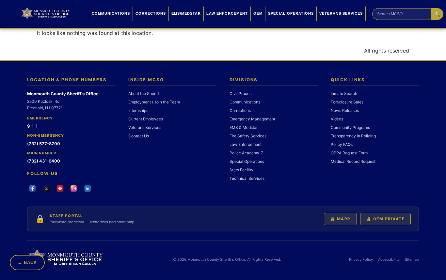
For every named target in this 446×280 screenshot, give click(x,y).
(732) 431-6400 (43, 160)
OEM (258, 13)
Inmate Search (344, 93)
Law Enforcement (227, 13)
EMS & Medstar (244, 127)
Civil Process (241, 93)
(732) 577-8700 (43, 143)
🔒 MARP (340, 218)
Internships (138, 110)
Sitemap (412, 259)
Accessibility (389, 259)
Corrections (150, 13)
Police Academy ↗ (247, 152)
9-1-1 (32, 126)
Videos (337, 119)
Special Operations (291, 13)
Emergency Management (252, 119)
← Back (27, 262)
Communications (111, 13)
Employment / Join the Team (154, 102)
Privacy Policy (361, 259)
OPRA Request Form (349, 152)
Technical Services (247, 178)
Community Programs (350, 127)
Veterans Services (341, 13)
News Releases (345, 110)
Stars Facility (241, 169)
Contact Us (138, 135)
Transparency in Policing (353, 135)
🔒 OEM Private (385, 218)
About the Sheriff (143, 93)
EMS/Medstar (186, 13)
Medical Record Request (353, 161)
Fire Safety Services (248, 135)
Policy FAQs (342, 144)
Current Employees (145, 119)
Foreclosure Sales (347, 102)
